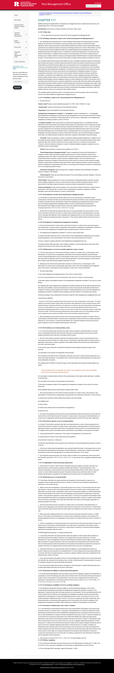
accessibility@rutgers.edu (47, 664)
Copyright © (43, 667)
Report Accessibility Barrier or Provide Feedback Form (72, 664)
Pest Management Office (48, 5)
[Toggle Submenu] (26, 34)
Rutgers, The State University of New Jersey (55, 667)
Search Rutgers (98, 3)
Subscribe (17, 87)
